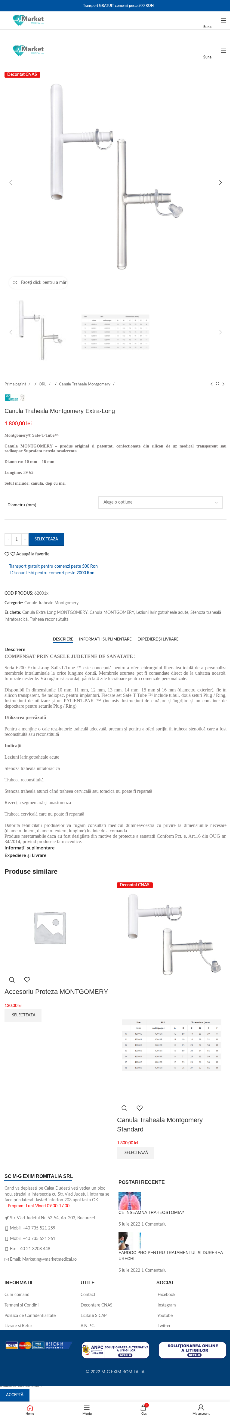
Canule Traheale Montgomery (85, 384)
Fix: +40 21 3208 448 (30, 1249)
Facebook (165, 1295)
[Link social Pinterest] (28, 629)
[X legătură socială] (19, 629)
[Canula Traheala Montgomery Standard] (171, 937)
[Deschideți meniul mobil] (223, 20)
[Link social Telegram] (47, 629)
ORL (43, 384)
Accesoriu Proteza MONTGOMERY (56, 991)
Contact (88, 1295)
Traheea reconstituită (49, 619)
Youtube (164, 1316)
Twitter (163, 1326)
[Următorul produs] (223, 385)
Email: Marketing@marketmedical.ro (43, 1259)
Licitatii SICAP (93, 1316)
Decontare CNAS (96, 1305)
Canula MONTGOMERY (112, 613)
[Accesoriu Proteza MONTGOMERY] (50, 927)
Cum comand (17, 1295)
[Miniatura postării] (130, 1201)
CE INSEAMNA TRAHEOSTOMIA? (151, 1212)
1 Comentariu (154, 1224)
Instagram (166, 1305)
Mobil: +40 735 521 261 (32, 1239)
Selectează (46, 539)
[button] (11, 183)
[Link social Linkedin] (38, 629)
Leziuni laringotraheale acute (162, 613)
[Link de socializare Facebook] (9, 629)
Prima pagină (16, 384)
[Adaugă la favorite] (27, 979)
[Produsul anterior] (211, 385)
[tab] (63, 639)
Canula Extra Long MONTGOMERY (55, 613)
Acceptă (14, 1395)
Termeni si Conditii (21, 1305)
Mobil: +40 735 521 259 (32, 1228)
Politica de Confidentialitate (30, 1316)
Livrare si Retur (18, 1326)
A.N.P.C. (88, 1326)
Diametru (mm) (22, 504)
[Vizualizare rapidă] (12, 979)
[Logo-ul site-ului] (28, 20)
